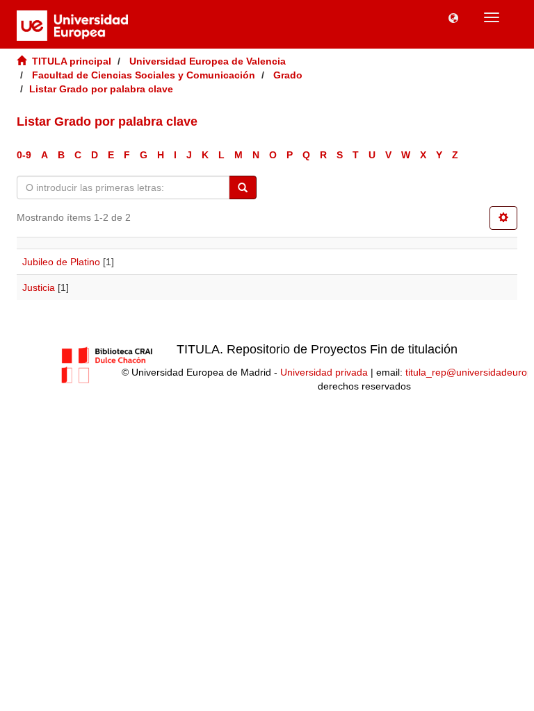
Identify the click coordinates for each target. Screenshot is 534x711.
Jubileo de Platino (61, 261)
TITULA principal (71, 61)
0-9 (24, 154)
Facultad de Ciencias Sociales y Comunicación (143, 75)
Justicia (38, 287)
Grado (287, 75)
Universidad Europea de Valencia (207, 61)
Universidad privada (324, 372)
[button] (453, 17)
